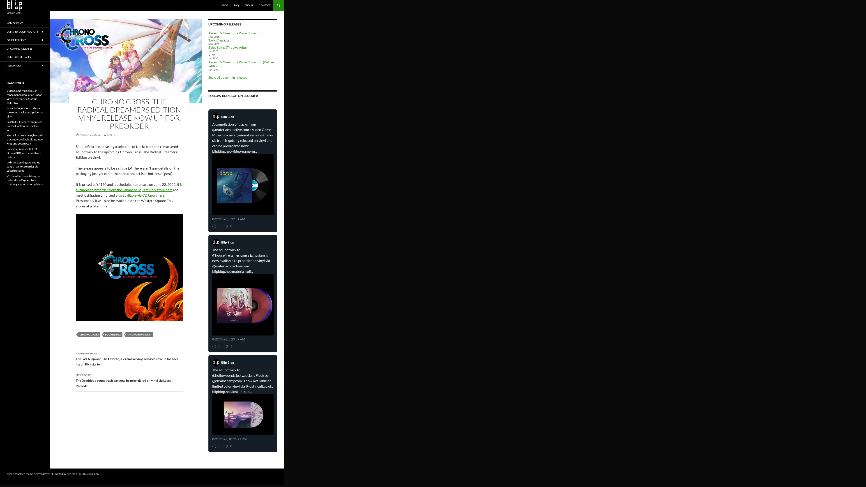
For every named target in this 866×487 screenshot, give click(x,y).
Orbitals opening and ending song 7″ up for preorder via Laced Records (23, 166)
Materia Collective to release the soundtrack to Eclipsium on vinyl (25, 112)
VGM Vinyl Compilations (23, 31)
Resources (14, 65)
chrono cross (89, 334)
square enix (113, 334)
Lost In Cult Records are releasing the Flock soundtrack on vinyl (25, 126)
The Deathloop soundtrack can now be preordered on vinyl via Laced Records (123, 380)
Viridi (212, 55)
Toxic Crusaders (219, 40)
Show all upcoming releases (227, 77)
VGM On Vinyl (15, 23)
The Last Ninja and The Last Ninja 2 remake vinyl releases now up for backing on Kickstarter (128, 359)
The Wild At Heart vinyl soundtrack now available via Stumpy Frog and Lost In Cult (25, 139)
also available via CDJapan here (140, 195)
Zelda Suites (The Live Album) (228, 47)
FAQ (236, 5)
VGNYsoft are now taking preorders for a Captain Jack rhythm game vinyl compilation (25, 180)
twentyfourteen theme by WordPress (28, 474)
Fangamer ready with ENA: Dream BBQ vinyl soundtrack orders (24, 153)
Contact (264, 5)
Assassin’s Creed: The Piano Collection (235, 33)
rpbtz (111, 134)
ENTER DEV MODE (110, 474)
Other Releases (16, 40)
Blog (224, 5)
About (249, 5)
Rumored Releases (19, 56)
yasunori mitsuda (139, 334)
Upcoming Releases (19, 48)
